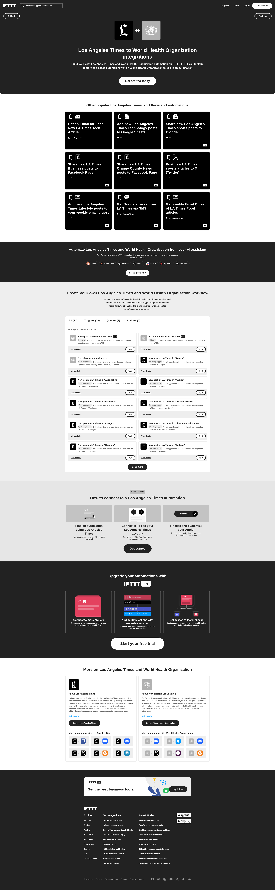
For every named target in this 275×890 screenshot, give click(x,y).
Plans (236, 6)
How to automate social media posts (153, 859)
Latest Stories (146, 815)
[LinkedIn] (159, 879)
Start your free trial (137, 643)
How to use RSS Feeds (148, 839)
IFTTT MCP (88, 835)
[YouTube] (171, 879)
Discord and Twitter (111, 863)
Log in (247, 6)
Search (87, 849)
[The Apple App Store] (184, 815)
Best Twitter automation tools (151, 825)
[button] (138, 548)
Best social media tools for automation (154, 863)
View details (76, 349)
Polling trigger (86, 362)
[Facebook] (153, 879)
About (141, 879)
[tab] (73, 320)
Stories (87, 825)
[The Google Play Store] (184, 821)
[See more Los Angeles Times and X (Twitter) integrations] (79, 753)
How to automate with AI (149, 820)
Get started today (137, 81)
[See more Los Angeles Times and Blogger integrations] (101, 753)
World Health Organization (164, 50)
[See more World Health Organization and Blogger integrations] (196, 753)
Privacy (133, 879)
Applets (87, 830)
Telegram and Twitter (111, 859)
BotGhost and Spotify (112, 839)
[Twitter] (177, 879)
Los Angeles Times (101, 50)
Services (87, 820)
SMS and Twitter (109, 844)
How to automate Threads (149, 854)
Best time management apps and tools (154, 830)
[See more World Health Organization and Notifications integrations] (174, 741)
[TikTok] (183, 879)
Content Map (89, 844)
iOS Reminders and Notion (114, 849)
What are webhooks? (147, 844)
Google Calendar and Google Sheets (118, 830)
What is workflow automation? (151, 835)
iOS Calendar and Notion (113, 825)
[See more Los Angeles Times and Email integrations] (101, 741)
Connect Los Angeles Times (84, 723)
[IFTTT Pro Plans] (115, 336)
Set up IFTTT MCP (137, 273)
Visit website (74, 716)
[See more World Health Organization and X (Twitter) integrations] (152, 753)
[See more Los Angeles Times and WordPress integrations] (123, 753)
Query (83, 340)
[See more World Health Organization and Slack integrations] (174, 753)
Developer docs (90, 859)
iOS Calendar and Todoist (113, 854)
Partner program (111, 879)
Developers (88, 879)
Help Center (88, 839)
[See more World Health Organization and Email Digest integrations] (196, 741)
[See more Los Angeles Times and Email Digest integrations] (123, 741)
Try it (130, 349)
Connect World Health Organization (160, 723)
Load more (137, 467)
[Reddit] (189, 879)
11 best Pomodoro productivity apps (154, 849)
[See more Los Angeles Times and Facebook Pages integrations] (79, 741)
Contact (124, 879)
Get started (262, 6)
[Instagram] (165, 879)
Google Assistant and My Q (114, 835)
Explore (225, 6)
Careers (99, 879)
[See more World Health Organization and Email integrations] (152, 741)
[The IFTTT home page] (9, 6)
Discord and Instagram (112, 820)
